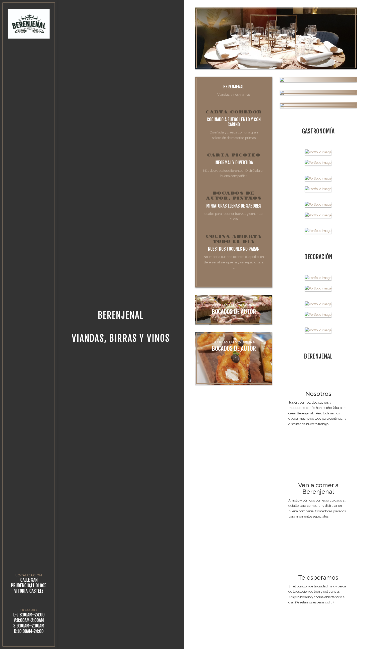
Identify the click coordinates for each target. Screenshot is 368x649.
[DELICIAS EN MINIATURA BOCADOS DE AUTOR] (318, 105)
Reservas (29, 113)
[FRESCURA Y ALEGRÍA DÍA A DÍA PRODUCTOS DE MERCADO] (318, 92)
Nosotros (29, 73)
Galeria (29, 127)
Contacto (29, 140)
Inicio (29, 59)
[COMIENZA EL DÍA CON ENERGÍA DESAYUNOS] (318, 79)
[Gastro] (318, 152)
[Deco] (318, 277)
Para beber (28, 100)
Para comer (29, 86)
